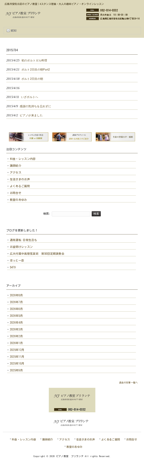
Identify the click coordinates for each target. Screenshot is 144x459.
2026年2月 (16, 336)
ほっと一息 (17, 260)
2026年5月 (16, 315)
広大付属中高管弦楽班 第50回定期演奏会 (37, 253)
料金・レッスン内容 (23, 158)
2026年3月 (16, 329)
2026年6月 (16, 309)
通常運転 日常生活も (23, 240)
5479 (13, 267)
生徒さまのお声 (20, 179)
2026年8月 (16, 295)
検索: (46, 213)
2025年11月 (17, 356)
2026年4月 (16, 322)
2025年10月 (17, 363)
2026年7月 (16, 302)
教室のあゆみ (18, 199)
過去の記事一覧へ (128, 383)
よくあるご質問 (20, 186)
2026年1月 (16, 343)
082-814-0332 (109, 10)
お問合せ (15, 193)
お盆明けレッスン (21, 246)
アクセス (15, 172)
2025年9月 (16, 370)
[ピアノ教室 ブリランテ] (24, 17)
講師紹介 (15, 165)
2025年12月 (17, 349)
